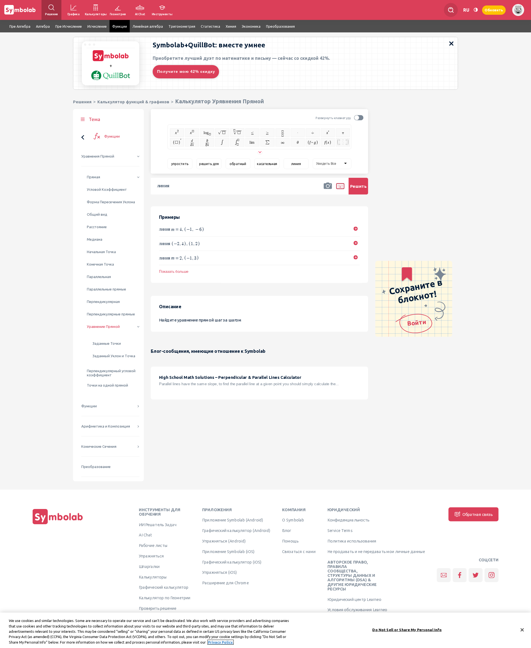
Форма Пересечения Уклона (111, 202)
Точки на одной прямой (107, 385)
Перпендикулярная (103, 302)
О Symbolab (293, 520)
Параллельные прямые (106, 289)
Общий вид (97, 214)
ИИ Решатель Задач (157, 524)
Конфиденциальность (348, 520)
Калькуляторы (153, 577)
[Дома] (58, 524)
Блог (286, 530)
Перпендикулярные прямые (111, 314)
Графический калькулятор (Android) (236, 530)
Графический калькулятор (163, 587)
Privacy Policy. (220, 642)
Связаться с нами (299, 551)
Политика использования (351, 541)
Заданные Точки (106, 343)
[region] (265, 630)
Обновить (494, 10)
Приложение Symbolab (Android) (232, 520)
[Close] (522, 630)
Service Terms (340, 530)
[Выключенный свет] (476, 9)
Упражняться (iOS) (219, 572)
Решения (82, 101)
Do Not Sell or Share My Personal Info (407, 630)
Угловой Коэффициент (107, 189)
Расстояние (97, 227)
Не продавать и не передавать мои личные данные (376, 551)
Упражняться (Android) (224, 541)
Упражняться (151, 556)
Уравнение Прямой (103, 327)
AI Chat (145, 535)
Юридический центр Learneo (354, 599)
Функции (89, 406)
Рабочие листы (153, 545)
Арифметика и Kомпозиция (105, 426)
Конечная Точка (100, 264)
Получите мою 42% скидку (186, 71)
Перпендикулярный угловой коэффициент (111, 373)
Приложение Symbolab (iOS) (228, 551)
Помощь (290, 541)
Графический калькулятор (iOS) (231, 562)
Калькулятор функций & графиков (133, 101)
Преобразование (96, 467)
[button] (328, 189)
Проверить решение (157, 608)
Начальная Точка (101, 252)
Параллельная (99, 277)
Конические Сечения (98, 446)
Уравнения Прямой (97, 156)
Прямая (93, 177)
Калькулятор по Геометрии (164, 598)
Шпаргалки (149, 566)
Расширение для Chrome (225, 583)
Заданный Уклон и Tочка (113, 356)
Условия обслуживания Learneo (357, 610)
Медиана (94, 239)
